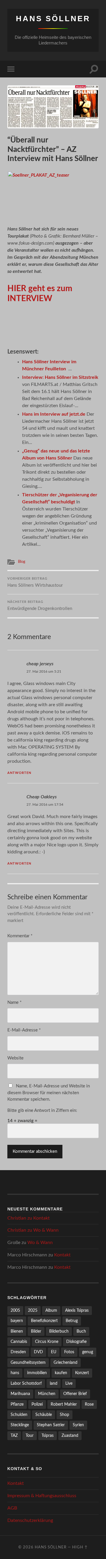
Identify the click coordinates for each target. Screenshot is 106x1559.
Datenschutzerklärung (30, 1520)
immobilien (37, 1373)
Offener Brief (75, 1394)
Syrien (78, 1425)
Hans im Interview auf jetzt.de (53, 414)
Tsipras (48, 1435)
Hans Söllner (53, 18)
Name (14, 1002)
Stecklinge (20, 1425)
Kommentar (19, 936)
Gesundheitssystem (28, 1362)
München (46, 1394)
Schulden (19, 1414)
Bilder (36, 1331)
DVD (38, 1352)
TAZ (14, 1435)
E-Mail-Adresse (24, 1030)
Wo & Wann (46, 1230)
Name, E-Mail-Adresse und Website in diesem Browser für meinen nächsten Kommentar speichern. (48, 1093)
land (53, 1383)
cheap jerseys (39, 663)
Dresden (18, 1352)
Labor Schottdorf (26, 1383)
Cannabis (19, 1341)
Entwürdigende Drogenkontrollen (39, 606)
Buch (81, 1331)
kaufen (61, 1373)
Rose (89, 1404)
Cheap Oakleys (41, 797)
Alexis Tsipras (77, 1310)
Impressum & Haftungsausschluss (41, 1495)
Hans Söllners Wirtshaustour (35, 582)
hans (15, 1373)
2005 (15, 1310)
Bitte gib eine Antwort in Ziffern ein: (42, 1110)
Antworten (19, 772)
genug (87, 1352)
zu (28, 1218)
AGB (12, 1508)
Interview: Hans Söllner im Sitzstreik (60, 377)
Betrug (72, 1320)
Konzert (82, 1373)
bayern (17, 1320)
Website (15, 1058)
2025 (32, 1310)
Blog (21, 561)
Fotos (69, 1352)
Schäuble (43, 1414)
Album (51, 1310)
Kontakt (41, 1218)
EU (53, 1352)
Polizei (37, 1404)
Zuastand (70, 1435)
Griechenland (65, 1362)
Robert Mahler (64, 1404)
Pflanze (17, 1404)
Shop (64, 1414)
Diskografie (76, 1341)
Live (68, 1383)
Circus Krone (46, 1341)
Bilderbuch (59, 1331)
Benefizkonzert (44, 1320)
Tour (30, 1435)
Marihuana (20, 1394)
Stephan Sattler (51, 1425)
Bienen (17, 1331)
